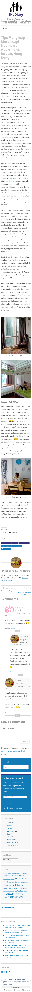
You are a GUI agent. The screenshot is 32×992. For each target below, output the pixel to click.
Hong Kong (17, 546)
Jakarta (13, 888)
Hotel (16, 543)
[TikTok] (8, 972)
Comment (25, 741)
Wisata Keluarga (15, 897)
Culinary (9, 828)
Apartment (6, 543)
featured (5, 879)
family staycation (19, 875)
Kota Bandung (19, 888)
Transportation (11, 842)
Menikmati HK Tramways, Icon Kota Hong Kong (24, 591)
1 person (13, 628)
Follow (8, 804)
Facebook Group (7, 907)
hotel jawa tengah (7, 885)
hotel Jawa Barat (24, 882)
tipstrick (9, 894)
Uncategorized (11, 845)
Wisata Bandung (18, 894)
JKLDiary (16, 15)
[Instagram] (2, 972)
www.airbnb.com (16, 178)
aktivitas (5, 873)
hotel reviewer (7, 888)
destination (10, 875)
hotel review (19, 885)
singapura (12, 891)
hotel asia (6, 549)
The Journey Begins (7, 589)
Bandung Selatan (18, 873)
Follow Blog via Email (13, 778)
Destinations (10, 831)
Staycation (19, 891)
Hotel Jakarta (15, 882)
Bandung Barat (11, 873)
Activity (9, 822)
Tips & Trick (25, 543)
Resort (8, 891)
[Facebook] (5, 972)
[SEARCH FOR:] (16, 767)
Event (8, 834)
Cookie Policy (11, 984)
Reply (17, 631)
